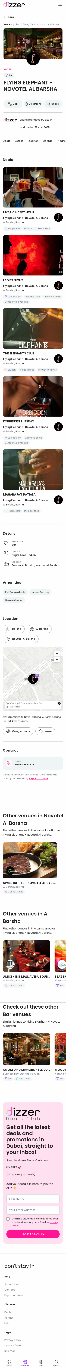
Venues (8, 24)
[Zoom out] (57, 659)
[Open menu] (60, 5)
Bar (17, 24)
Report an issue (38, 778)
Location (33, 141)
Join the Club (33, 1234)
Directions (35, 104)
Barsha (16, 629)
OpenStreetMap (13, 707)
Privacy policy (12, 1340)
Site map (9, 1351)
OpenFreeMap (12, 703)
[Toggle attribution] (59, 703)
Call (15, 104)
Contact (48, 141)
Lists (7, 1323)
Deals (6, 141)
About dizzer (12, 1284)
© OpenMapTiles (26, 703)
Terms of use (12, 1345)
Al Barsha (42, 629)
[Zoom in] (57, 653)
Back (11, 17)
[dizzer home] (14, 5)
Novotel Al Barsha (23, 639)
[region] (33, 679)
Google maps (21, 731)
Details (18, 141)
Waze (48, 731)
